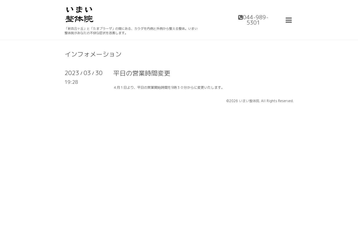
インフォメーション (93, 54)
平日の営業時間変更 (141, 73)
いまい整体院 (249, 100)
